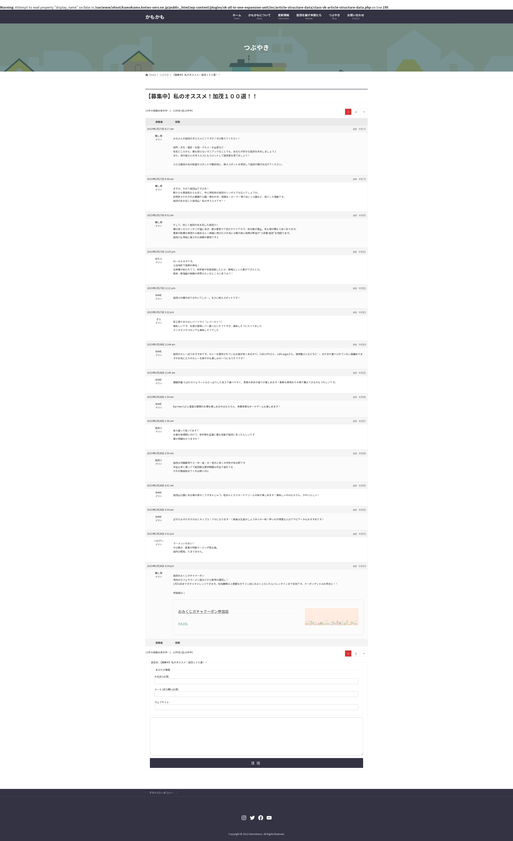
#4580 (362, 215)
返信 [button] (355, 128)
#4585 (362, 372)
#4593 (362, 533)
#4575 (362, 128)
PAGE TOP (498, 812)
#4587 (362, 421)
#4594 (362, 566)
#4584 (362, 344)
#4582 (362, 288)
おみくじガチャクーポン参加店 (203, 611)
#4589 (362, 485)
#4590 (362, 509)
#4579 (362, 179)
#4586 (362, 396)
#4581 (362, 251)
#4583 (362, 312)
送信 (256, 763)
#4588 (362, 453)
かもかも (183, 623)
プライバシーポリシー (161, 792)
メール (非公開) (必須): (167, 689)
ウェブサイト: (162, 702)
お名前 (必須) (162, 676)
